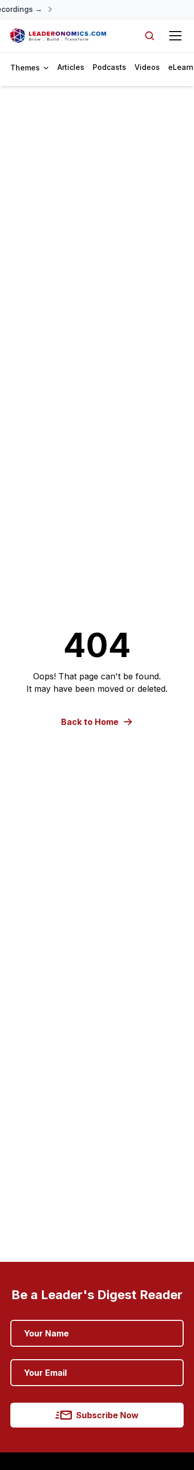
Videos (147, 67)
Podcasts (109, 67)
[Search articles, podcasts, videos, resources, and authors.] (149, 36)
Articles (70, 67)
